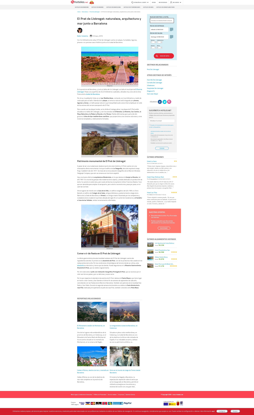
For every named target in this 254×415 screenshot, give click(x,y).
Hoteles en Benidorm (82, 7)
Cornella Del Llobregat (154, 82)
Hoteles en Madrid (97, 7)
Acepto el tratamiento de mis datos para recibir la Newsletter (161, 126)
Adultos (153, 45)
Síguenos (153, 102)
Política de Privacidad (100, 394)
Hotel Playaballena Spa (162, 250)
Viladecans (150, 85)
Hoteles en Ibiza (148, 7)
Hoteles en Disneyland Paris (165, 7)
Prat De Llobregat (95, 12)
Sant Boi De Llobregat (154, 80)
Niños (158, 45)
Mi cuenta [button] (176, 2)
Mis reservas (163, 2)
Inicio (78, 12)
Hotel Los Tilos (152, 192)
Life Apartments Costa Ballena (164, 243)
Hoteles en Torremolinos (132, 7)
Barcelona (85, 12)
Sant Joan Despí (152, 94)
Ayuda (154, 2)
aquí (213, 411)
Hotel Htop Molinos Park (155, 177)
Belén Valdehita (82, 36)
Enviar (162, 148)
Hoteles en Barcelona (113, 7)
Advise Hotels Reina (161, 257)
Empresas (121, 394)
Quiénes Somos (130, 394)
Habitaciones (160, 40)
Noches (153, 40)
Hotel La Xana (151, 161)
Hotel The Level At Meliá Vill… (164, 264)
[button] (127, 207)
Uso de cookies (112, 394)
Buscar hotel (164, 56)
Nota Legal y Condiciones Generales (81, 394)
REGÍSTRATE (164, 228)
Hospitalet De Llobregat (155, 88)
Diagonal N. (151, 91)
